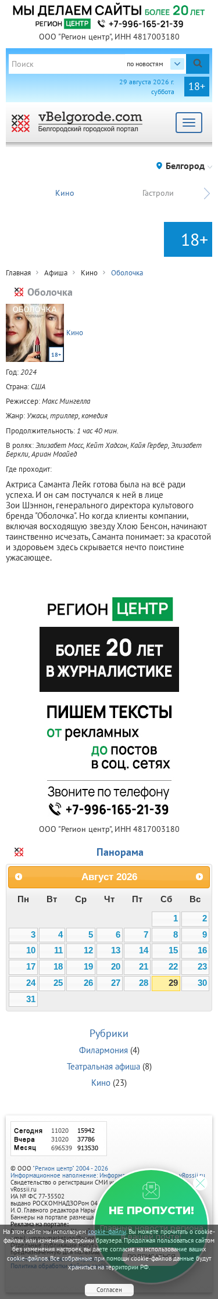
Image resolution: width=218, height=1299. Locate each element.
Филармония (103, 1050)
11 (58, 950)
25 (58, 983)
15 (173, 950)
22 (173, 966)
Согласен (109, 1290)
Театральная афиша (103, 1066)
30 (202, 983)
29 (173, 983)
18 (58, 966)
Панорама (120, 852)
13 (115, 950)
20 (115, 966)
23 (202, 966)
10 (30, 950)
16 (202, 950)
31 (30, 999)
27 (115, 983)
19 (88, 966)
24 (30, 983)
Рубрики (109, 1033)
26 (88, 983)
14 (143, 950)
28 (143, 983)
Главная (18, 273)
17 (30, 966)
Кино (64, 193)
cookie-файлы (107, 1232)
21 (143, 966)
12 (88, 950)
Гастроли (158, 193)
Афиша (55, 273)
